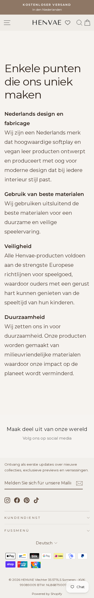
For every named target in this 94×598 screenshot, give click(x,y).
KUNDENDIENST (22, 518)
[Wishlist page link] (70, 22)
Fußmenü (16, 530)
